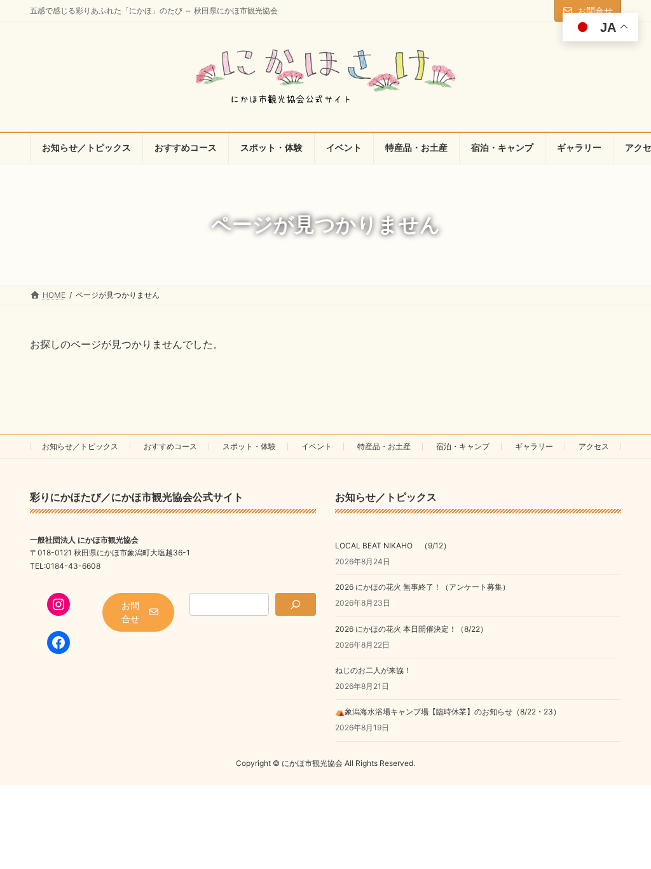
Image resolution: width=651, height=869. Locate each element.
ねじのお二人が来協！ (373, 670)
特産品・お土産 (384, 446)
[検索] (295, 604)
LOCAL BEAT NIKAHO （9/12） (393, 545)
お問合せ (595, 10)
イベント (316, 446)
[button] (138, 612)
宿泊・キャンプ (463, 446)
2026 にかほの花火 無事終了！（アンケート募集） (422, 587)
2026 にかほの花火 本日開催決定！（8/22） (411, 629)
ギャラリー (534, 446)
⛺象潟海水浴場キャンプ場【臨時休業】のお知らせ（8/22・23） (448, 712)
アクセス (594, 446)
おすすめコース (170, 446)
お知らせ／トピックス (80, 446)
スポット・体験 (249, 446)
